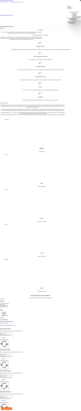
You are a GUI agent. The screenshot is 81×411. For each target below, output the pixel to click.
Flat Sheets (75, 15)
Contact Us (2, 28)
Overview (74, 13)
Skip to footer (10, 0)
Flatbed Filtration (73, 18)
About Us (69, 7)
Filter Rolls (75, 14)
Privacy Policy (5, 315)
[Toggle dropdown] (71, 8)
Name (1, 333)
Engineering (72, 23)
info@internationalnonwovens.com (6, 321)
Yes (4, 337)
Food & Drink (72, 22)
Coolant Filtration (73, 19)
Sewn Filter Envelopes (77, 16)
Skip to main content (4, 0)
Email (1, 334)
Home (69, 6)
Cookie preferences (7, 408)
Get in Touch (2, 298)
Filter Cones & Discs (76, 17)
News (3, 314)
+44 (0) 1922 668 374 (4, 319)
